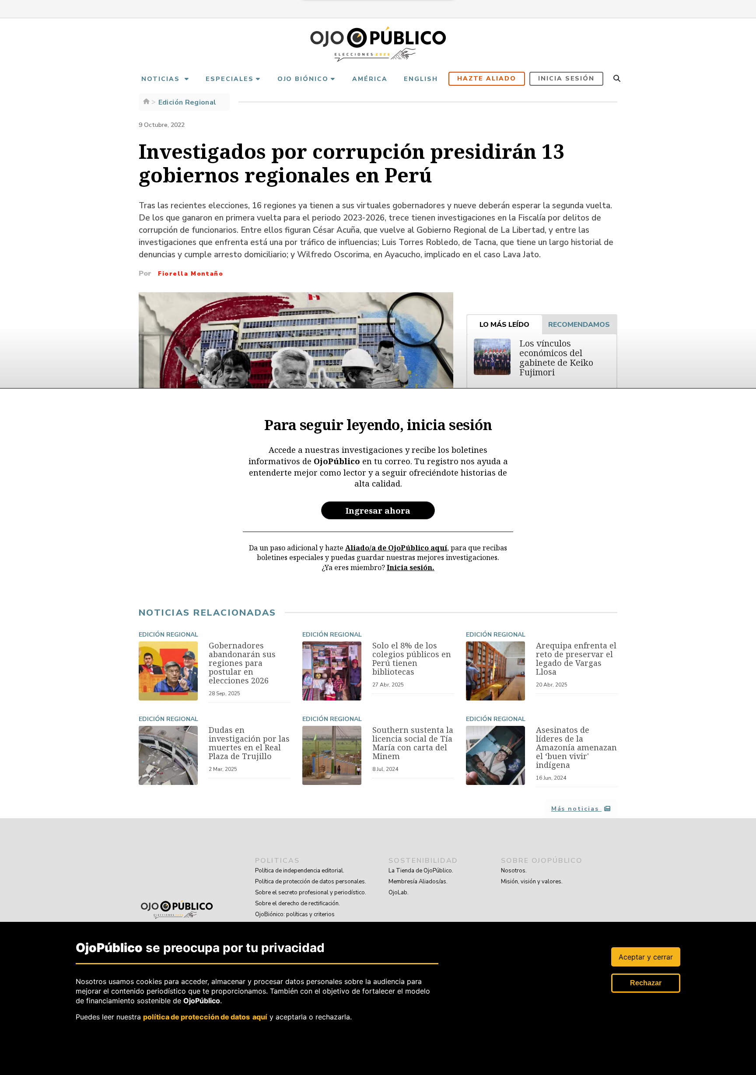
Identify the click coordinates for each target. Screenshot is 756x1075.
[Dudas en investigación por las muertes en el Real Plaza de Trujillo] (168, 755)
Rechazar (646, 983)
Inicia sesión (566, 78)
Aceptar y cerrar (646, 956)
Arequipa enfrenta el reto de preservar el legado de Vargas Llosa (576, 658)
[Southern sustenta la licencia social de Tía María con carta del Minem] (331, 755)
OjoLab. (398, 892)
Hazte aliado (487, 78)
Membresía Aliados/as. (418, 882)
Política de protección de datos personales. (310, 882)
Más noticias (576, 809)
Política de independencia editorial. (299, 871)
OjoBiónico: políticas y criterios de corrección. (295, 919)
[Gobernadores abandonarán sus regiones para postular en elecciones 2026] (168, 670)
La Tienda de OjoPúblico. (420, 871)
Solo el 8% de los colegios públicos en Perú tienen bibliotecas (411, 658)
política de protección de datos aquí (205, 1016)
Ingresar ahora (378, 510)
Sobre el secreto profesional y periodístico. (310, 892)
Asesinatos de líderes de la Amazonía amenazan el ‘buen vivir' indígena (576, 747)
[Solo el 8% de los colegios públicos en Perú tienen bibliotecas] (331, 670)
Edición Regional (168, 634)
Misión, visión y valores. (532, 882)
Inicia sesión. (410, 567)
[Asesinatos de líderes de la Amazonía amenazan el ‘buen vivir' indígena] (495, 755)
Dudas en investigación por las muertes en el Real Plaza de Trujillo (249, 743)
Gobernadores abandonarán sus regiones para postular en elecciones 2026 (242, 663)
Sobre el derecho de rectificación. (297, 903)
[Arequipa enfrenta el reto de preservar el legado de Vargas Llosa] (495, 670)
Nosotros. (514, 871)
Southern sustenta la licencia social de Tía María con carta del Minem (412, 743)
